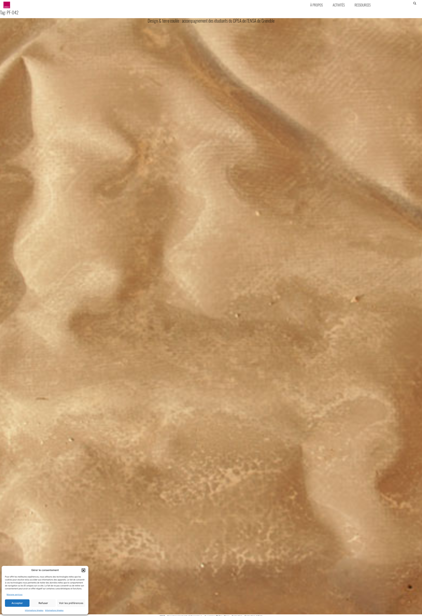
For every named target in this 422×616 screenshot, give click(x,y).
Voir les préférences (71, 603)
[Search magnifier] (414, 3)
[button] (83, 570)
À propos (316, 4)
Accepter (17, 603)
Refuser (43, 603)
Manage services (14, 594)
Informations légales (34, 610)
